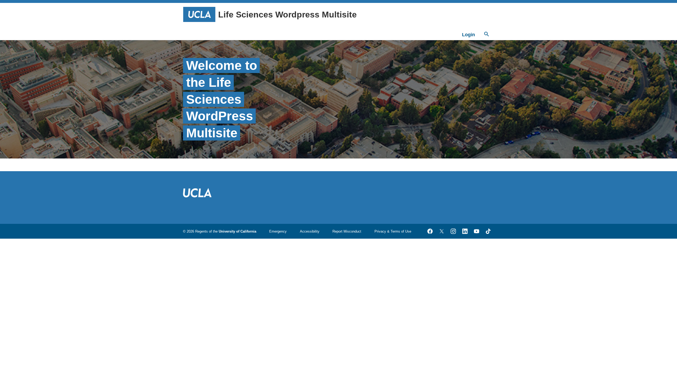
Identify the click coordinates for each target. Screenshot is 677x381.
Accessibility (309, 231)
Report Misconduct (346, 231)
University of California (237, 231)
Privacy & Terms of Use (392, 231)
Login (468, 34)
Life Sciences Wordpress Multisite (287, 14)
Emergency (278, 231)
